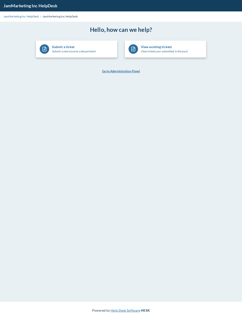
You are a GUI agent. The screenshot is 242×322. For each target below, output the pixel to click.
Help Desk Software (125, 310)
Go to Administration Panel (121, 71)
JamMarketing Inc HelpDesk (31, 5)
